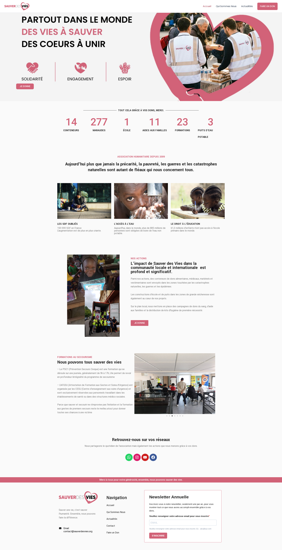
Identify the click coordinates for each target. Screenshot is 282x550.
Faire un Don (267, 6)
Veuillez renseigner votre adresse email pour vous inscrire (179, 516)
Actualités (247, 6)
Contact (110, 525)
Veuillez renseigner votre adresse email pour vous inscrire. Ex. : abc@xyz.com (180, 529)
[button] (166, 415)
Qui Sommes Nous (226, 6)
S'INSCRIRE (158, 535)
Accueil (207, 6)
